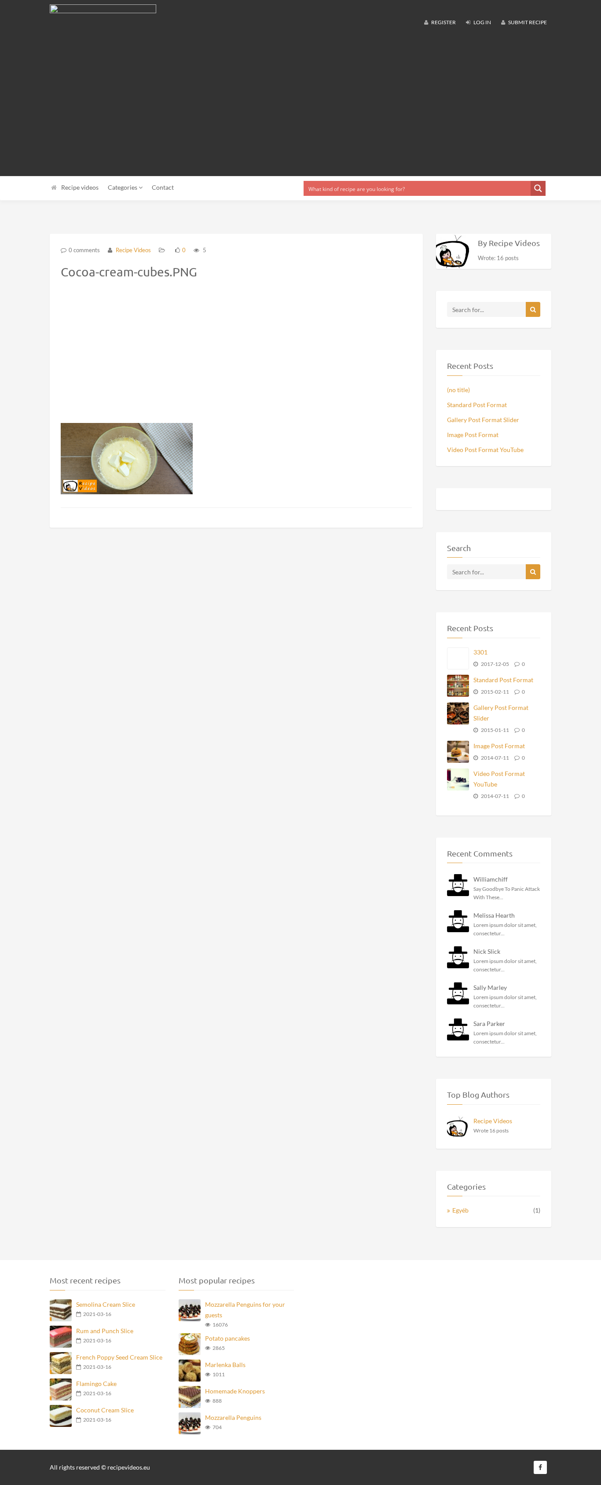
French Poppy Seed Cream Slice (119, 1357)
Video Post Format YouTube (485, 449)
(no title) (458, 389)
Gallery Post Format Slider (483, 419)
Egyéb (460, 1210)
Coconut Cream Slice (105, 1410)
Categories (123, 187)
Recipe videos (80, 187)
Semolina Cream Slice (105, 1304)
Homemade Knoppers (235, 1391)
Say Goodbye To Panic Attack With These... (506, 893)
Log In (482, 22)
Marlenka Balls (225, 1364)
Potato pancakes (227, 1338)
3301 (480, 652)
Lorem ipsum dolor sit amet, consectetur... (505, 929)
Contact (163, 187)
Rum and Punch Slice (104, 1330)
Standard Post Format (477, 404)
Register (443, 22)
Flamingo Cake (96, 1383)
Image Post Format (472, 434)
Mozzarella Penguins (233, 1417)
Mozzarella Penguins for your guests (245, 1310)
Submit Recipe (527, 22)
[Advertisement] (300, 105)
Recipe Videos (132, 250)
